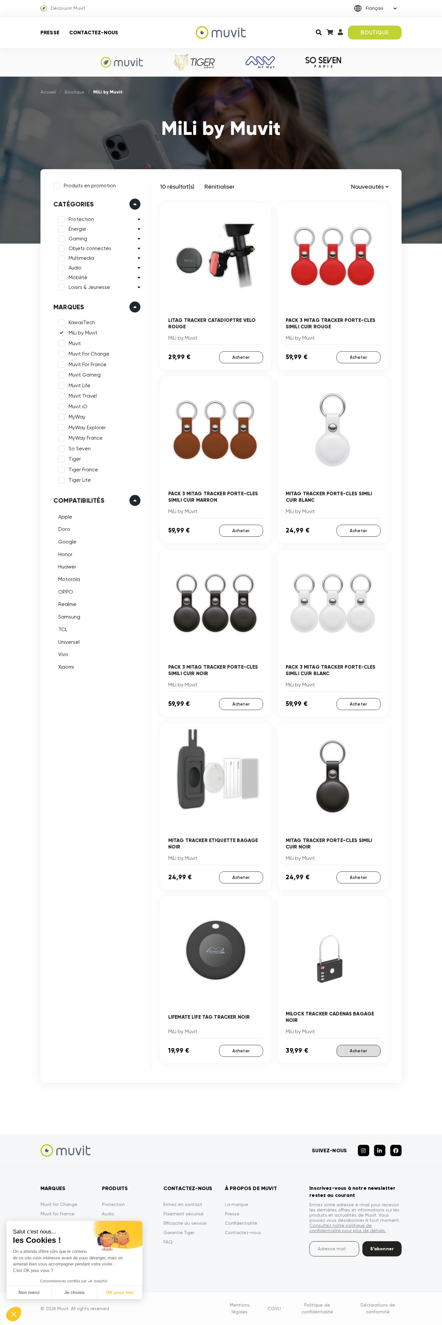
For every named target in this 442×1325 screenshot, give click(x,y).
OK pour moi (120, 1292)
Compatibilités (79, 500)
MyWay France (86, 438)
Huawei (67, 567)
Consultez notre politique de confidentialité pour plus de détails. (347, 1228)
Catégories (73, 204)
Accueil (48, 91)
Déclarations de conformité (377, 1308)
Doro (64, 529)
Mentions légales (239, 1308)
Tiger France (83, 470)
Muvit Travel (83, 396)
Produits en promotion (90, 186)
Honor (65, 554)
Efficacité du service (184, 1223)
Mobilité (78, 277)
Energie (77, 229)
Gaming (78, 239)
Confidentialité (241, 1223)
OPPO (65, 592)
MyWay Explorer (87, 428)
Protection (81, 219)
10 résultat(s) (177, 186)
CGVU (274, 1308)
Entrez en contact (182, 1204)
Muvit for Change (58, 1204)
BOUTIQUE (374, 32)
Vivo (63, 654)
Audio (75, 268)
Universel (69, 642)
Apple (65, 517)
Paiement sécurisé (183, 1213)
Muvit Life (79, 386)
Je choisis (74, 1292)
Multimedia (81, 258)
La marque (236, 1204)
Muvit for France (57, 1213)
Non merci (28, 1292)
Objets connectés (90, 248)
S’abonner (382, 1249)
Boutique (74, 91)
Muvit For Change (89, 354)
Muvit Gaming (85, 375)
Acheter (241, 357)
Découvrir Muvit (68, 8)
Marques (68, 307)
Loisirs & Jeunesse (89, 287)
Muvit (75, 343)
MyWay (77, 417)
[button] (13, 1314)
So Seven (80, 449)
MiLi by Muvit (83, 333)
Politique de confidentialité (317, 1308)
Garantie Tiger (178, 1232)
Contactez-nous (93, 32)
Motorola (69, 579)
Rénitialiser (219, 186)
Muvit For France (87, 364)
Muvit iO (78, 407)
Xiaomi (66, 667)
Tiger (75, 459)
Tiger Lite (80, 480)
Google (67, 542)
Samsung (69, 617)
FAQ (167, 1241)
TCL (62, 629)
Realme (67, 604)
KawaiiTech (82, 322)
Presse (50, 32)
